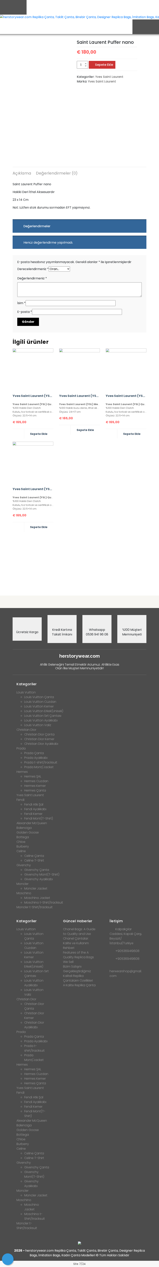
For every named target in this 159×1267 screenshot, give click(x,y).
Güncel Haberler (77, 921)
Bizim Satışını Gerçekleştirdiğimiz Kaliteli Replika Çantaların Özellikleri (78, 973)
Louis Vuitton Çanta (39, 697)
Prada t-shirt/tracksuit (40, 762)
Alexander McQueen (31, 823)
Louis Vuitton (26, 692)
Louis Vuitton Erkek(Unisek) (43, 711)
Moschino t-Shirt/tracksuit (43, 902)
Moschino (23, 893)
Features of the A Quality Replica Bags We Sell (78, 957)
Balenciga (24, 828)
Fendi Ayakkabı (35, 809)
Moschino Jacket (37, 898)
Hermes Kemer (35, 786)
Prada (21, 748)
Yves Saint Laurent (109, 77)
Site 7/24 (79, 1264)
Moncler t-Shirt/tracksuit (34, 907)
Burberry (22, 846)
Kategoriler (26, 684)
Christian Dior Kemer (39, 739)
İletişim (116, 921)
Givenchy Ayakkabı (38, 879)
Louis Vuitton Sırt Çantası (42, 715)
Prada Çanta (34, 753)
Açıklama (22, 173)
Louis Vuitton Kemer (39, 706)
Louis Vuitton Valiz (37, 725)
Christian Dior (26, 729)
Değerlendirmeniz (32, 278)
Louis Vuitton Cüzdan (40, 701)
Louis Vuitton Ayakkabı (41, 720)
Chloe (20, 842)
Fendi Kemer (33, 814)
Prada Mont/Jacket (39, 767)
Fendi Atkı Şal (33, 804)
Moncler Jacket (35, 888)
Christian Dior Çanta (39, 734)
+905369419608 (127, 951)
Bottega (22, 837)
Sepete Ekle (104, 64)
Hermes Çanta (35, 790)
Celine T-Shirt (34, 860)
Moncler (22, 884)
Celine (21, 851)
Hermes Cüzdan (36, 781)
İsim (21, 303)
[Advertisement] (79, 562)
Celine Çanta (34, 856)
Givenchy (23, 865)
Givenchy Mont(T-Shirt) (41, 874)
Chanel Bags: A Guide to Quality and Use (79, 931)
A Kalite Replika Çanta (79, 985)
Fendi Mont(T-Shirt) (38, 818)
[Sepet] (8, 1259)
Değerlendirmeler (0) (57, 173)
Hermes (22, 772)
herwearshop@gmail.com (126, 973)
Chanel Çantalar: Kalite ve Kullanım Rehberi (76, 943)
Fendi (20, 800)
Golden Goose (27, 832)
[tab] (22, 173)
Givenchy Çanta (36, 870)
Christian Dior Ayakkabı (41, 743)
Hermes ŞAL (32, 776)
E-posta (24, 312)
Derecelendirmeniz (33, 269)
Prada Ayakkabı (36, 757)
